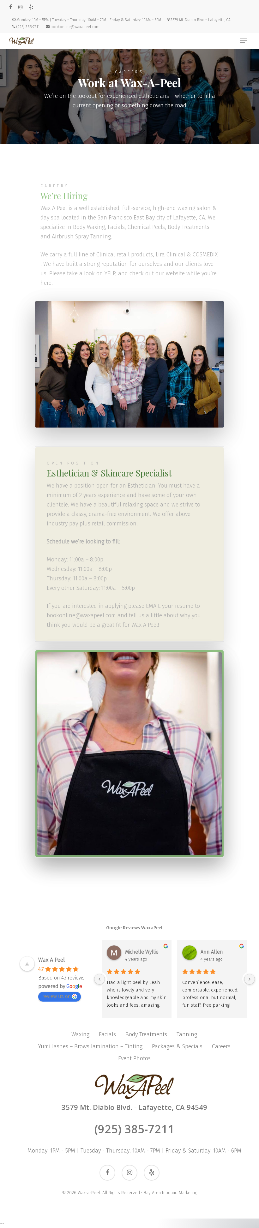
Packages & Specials (177, 1046)
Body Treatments (146, 1034)
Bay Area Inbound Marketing (170, 1192)
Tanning (187, 1034)
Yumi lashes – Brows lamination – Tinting (90, 1046)
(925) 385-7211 (134, 1129)
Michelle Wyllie (142, 952)
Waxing (80, 1034)
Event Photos (134, 1058)
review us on (56, 996)
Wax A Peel (51, 959)
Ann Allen (212, 952)
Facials (107, 1034)
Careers (221, 1046)
